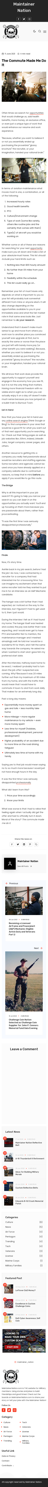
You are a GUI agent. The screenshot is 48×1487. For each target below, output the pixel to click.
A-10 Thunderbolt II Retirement (29, 1158)
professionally (23, 782)
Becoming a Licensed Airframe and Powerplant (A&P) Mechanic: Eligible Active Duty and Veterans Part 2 (22, 929)
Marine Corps (24, 1260)
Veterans (24, 1251)
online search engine (17, 420)
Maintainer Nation (27, 861)
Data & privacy (8, 1456)
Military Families (24, 1265)
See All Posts (23, 866)
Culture (24, 1222)
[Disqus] (24, 1087)
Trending (24, 1241)
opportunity (36, 248)
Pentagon (24, 1236)
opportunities (37, 112)
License (24, 1256)
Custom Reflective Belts (26, 1188)
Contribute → (8, 1465)
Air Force (24, 1232)
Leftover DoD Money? (25, 1290)
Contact (5, 1460)
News (24, 1227)
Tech (24, 1246)
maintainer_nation (25, 1362)
